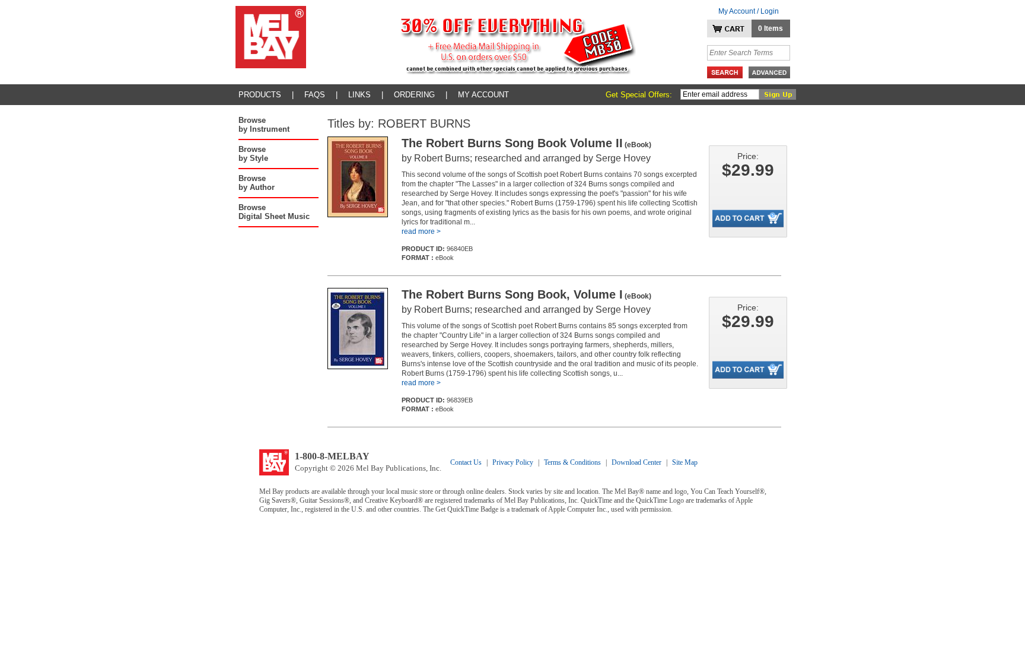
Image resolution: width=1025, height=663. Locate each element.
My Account (483, 94)
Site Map (685, 462)
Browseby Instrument (263, 125)
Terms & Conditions (572, 462)
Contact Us (466, 462)
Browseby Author (256, 183)
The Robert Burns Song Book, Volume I (526, 294)
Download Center (636, 462)
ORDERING (414, 94)
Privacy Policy (512, 462)
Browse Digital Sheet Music (274, 212)
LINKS (359, 94)
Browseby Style (253, 154)
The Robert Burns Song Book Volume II (526, 143)
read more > (421, 231)
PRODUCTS (259, 94)
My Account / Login (748, 11)
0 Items (770, 28)
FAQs (314, 94)
